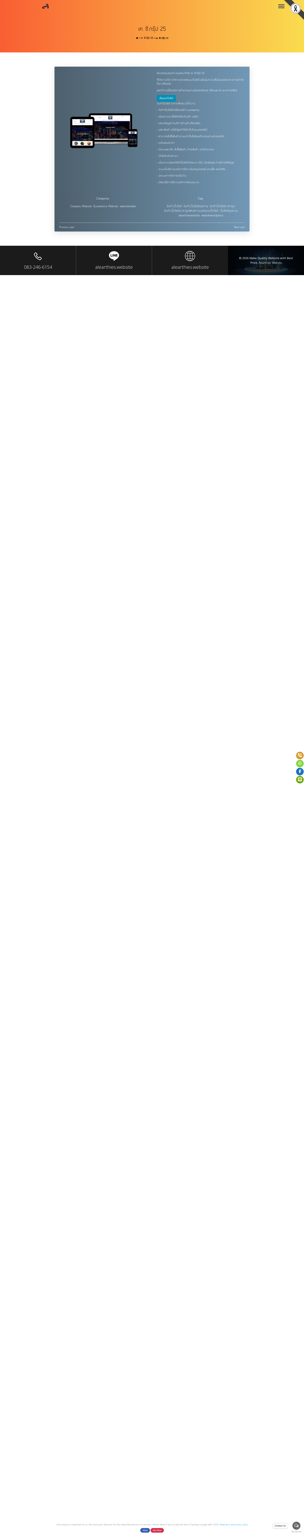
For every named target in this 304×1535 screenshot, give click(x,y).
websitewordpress (212, 215)
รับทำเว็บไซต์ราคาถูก (222, 206)
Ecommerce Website (105, 206)
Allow (145, 1530)
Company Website (81, 206)
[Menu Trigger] (281, 6)
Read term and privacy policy (234, 1525)
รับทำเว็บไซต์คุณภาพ (195, 206)
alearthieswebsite (189, 215)
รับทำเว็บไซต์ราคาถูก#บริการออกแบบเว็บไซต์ (191, 211)
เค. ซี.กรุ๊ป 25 (147, 38)
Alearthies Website (270, 263)
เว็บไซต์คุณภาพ (229, 211)
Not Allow (157, 1530)
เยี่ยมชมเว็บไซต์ (166, 98)
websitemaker (128, 206)
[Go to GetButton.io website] (296, 1532)
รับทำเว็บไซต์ (174, 206)
